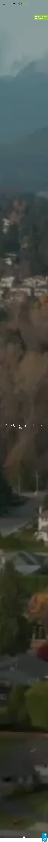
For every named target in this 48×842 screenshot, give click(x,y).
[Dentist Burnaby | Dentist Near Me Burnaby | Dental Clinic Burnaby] (19, 4)
